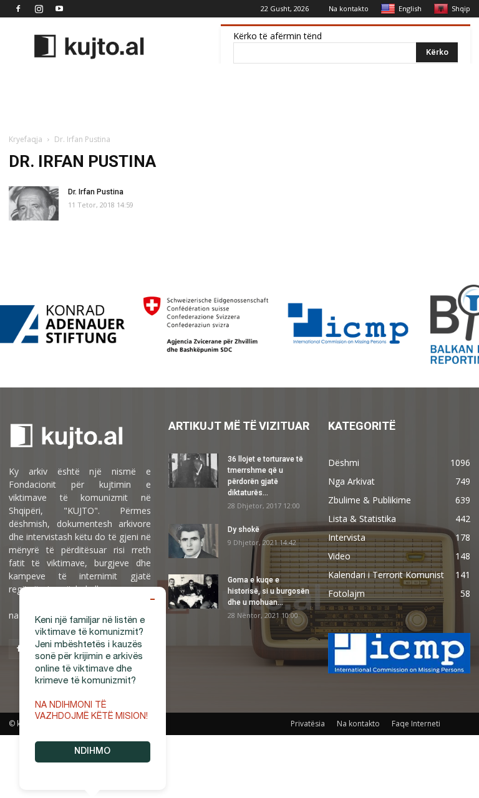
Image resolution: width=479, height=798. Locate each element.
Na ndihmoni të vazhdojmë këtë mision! (91, 711)
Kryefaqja (25, 139)
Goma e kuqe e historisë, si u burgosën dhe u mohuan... (268, 591)
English (410, 8)
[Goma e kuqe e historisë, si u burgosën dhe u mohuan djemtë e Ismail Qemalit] (193, 591)
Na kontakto (349, 8)
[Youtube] (59, 8)
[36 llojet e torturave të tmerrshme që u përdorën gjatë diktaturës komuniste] (193, 471)
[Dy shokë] (193, 541)
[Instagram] (38, 8)
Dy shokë (243, 529)
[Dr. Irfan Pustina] (34, 203)
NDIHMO (92, 752)
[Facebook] (18, 8)
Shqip (461, 8)
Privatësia (308, 723)
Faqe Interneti (416, 723)
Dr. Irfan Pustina (95, 192)
